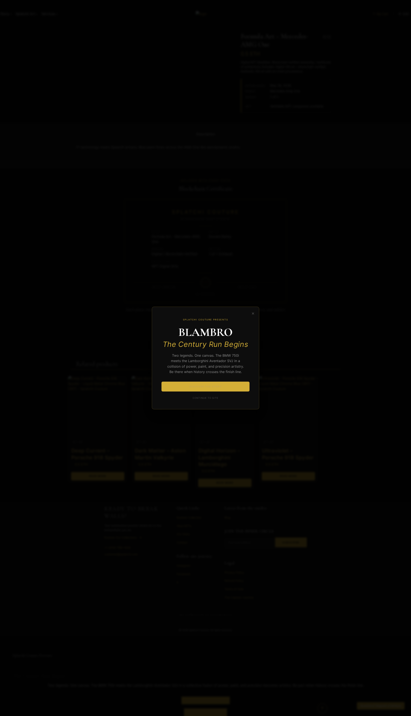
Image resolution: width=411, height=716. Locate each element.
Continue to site (205, 397)
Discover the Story (205, 386)
